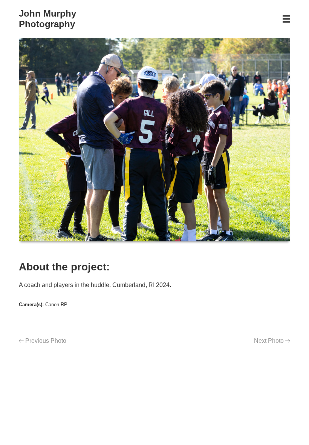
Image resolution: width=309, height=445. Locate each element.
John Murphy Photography (47, 18)
